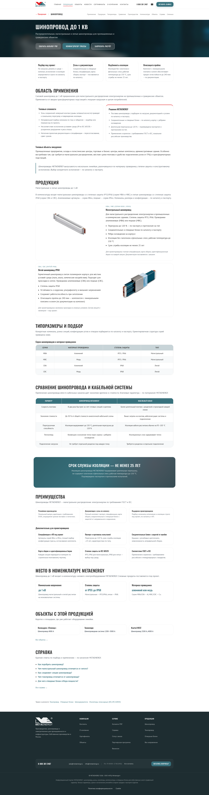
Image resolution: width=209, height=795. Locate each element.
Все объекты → (42, 640)
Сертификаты (99, 4)
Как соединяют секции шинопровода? (55, 672)
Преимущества (133, 14)
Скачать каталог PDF (48, 46)
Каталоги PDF (117, 724)
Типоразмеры (112, 14)
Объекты (78, 4)
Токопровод (54, 702)
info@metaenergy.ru (92, 764)
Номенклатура (145, 14)
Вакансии (115, 748)
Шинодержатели (81, 702)
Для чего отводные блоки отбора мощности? (58, 681)
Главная (57, 4)
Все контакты (128, 764)
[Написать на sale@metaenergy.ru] (152, 4)
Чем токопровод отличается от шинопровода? (58, 677)
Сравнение (122, 14)
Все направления (151, 742)
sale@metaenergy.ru (76, 764)
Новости (88, 4)
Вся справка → (41, 687)
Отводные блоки (66, 702)
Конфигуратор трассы (76, 46)
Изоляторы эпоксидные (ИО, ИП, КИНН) (105, 702)
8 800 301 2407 (142, 4)
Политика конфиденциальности (100, 788)
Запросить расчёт (103, 46)
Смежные (170, 14)
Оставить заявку (165, 4)
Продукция (68, 4)
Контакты (124, 4)
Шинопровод (150, 724)
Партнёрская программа (121, 742)
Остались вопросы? (161, 764)
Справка (162, 14)
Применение (91, 14)
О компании (112, 4)
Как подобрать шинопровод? (51, 664)
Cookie (118, 788)
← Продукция (41, 14)
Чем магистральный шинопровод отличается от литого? (63, 668)
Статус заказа (117, 736)
